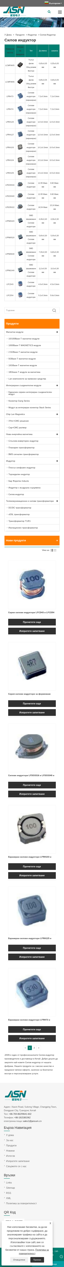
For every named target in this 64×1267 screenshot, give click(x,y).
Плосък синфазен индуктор (21, 467)
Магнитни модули (14, 332)
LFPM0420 (10, 221)
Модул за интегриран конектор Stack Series (29, 407)
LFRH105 (10, 173)
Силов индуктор (48, 35)
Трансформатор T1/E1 (19, 521)
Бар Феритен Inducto (18, 481)
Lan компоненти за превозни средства (27, 379)
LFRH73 (10, 96)
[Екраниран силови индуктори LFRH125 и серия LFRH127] (32, 933)
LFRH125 (10, 122)
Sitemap (10, 1188)
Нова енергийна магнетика (19, 434)
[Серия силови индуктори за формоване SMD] (32, 688)
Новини (10, 1150)
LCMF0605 (9, 65)
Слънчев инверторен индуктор (23, 441)
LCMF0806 (9, 82)
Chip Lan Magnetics (15, 414)
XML (8, 1198)
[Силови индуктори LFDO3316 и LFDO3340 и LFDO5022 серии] (32, 770)
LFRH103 (10, 147)
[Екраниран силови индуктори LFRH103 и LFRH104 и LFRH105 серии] (32, 851)
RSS (8, 1193)
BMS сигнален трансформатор (23, 454)
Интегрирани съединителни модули (23, 385)
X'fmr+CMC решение (18, 421)
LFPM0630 (10, 254)
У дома (8, 35)
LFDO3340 (10, 196)
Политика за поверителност (21, 1203)
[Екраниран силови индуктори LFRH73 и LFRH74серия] (32, 1014)
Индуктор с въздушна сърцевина (24, 487)
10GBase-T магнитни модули (22, 365)
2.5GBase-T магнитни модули (23, 352)
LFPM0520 (10, 238)
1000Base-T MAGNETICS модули (24, 345)
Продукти (20, 35)
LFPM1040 (10, 270)
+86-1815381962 (22, 1117)
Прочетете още (32, 622)
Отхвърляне (19, 1260)
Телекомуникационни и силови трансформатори (30, 501)
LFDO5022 (10, 207)
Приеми (37, 1260)
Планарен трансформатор (21, 447)
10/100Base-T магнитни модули (23, 338)
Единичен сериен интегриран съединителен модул (30, 393)
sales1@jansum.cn (32, 1121)
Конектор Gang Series (19, 401)
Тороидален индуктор (19, 474)
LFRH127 (10, 135)
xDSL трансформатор (19, 514)
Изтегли (10, 1156)
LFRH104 (10, 160)
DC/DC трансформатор (19, 507)
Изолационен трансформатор (23, 528)
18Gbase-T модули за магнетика (24, 372)
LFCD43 (10, 284)
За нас (9, 1140)
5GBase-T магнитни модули (22, 358)
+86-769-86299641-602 (20, 1114)
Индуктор (32, 35)
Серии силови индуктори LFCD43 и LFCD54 (31, 612)
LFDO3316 (10, 185)
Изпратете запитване (32, 631)
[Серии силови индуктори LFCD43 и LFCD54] (32, 607)
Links (9, 1182)
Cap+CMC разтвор (17, 427)
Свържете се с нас (16, 1166)
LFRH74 (10, 109)
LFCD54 (10, 295)
